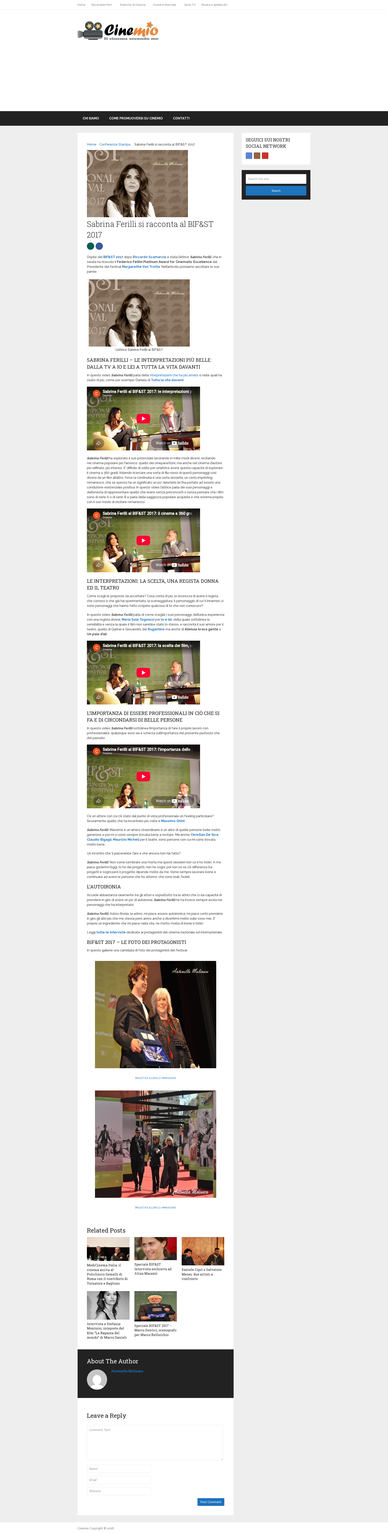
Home (81, 4)
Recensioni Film (102, 4)
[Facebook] (249, 155)
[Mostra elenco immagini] (155, 1078)
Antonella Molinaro (127, 1371)
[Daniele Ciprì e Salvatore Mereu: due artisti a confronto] (203, 1251)
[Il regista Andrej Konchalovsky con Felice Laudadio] (155, 1144)
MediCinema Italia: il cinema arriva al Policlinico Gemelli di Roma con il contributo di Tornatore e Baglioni (107, 1274)
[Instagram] (257, 155)
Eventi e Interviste (165, 4)
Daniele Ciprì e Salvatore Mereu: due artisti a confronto (202, 1274)
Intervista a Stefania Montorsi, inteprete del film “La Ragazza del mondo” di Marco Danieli (107, 1330)
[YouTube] (265, 155)
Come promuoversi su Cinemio (136, 118)
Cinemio (83, 1528)
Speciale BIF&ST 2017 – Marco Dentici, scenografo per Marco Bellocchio (155, 1330)
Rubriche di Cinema (133, 4)
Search (276, 190)
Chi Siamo (91, 118)
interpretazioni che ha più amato (174, 375)
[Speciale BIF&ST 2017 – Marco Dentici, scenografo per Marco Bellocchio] (155, 1306)
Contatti (181, 118)
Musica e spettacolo (214, 4)
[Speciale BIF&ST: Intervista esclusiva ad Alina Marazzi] (155, 1248)
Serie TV (190, 4)
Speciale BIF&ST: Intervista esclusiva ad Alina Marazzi (153, 1268)
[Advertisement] (194, 80)
